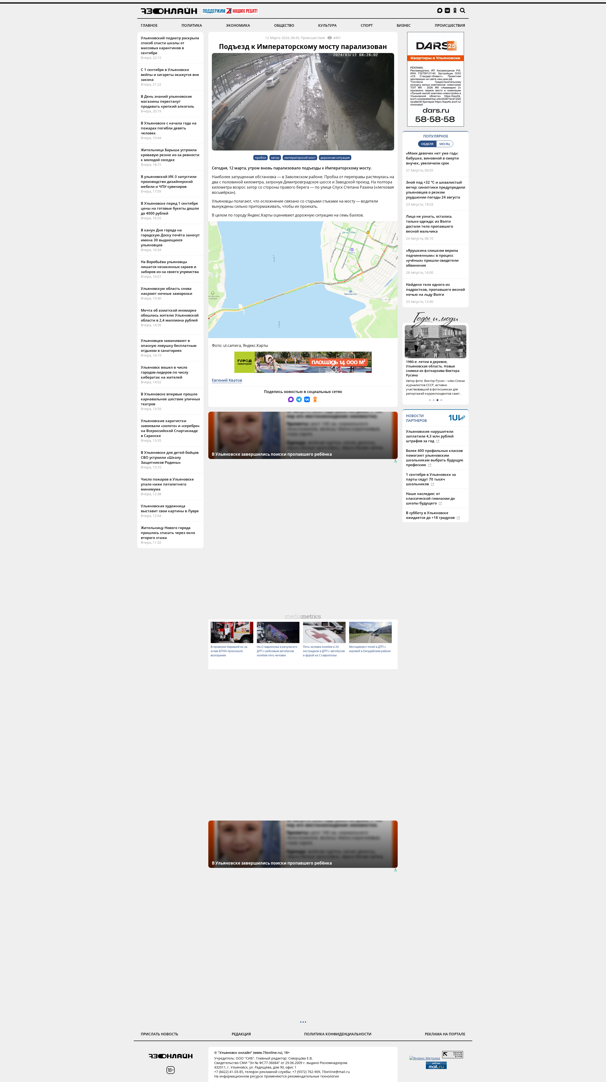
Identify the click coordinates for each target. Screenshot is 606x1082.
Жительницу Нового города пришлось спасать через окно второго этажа (168, 532)
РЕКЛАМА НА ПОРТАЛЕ (445, 1034)
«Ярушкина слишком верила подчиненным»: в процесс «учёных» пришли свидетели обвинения (432, 258)
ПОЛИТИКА (192, 25)
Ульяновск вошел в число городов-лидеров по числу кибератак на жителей (164, 372)
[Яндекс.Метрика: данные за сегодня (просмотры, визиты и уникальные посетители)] (425, 1058)
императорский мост (300, 157)
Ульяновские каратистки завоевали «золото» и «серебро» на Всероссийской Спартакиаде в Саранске (170, 428)
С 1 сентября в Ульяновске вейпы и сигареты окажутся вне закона (170, 74)
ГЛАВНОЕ (149, 25)
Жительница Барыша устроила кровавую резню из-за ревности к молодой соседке (170, 154)
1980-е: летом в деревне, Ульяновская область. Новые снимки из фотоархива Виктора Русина (432, 368)
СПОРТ (367, 25)
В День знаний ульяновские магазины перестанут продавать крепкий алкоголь (167, 101)
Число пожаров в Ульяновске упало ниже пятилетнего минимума (167, 484)
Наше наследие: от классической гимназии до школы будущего (430, 498)
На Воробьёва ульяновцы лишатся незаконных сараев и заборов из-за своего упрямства (170, 266)
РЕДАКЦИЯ (241, 1034)
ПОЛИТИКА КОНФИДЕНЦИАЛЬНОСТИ (337, 1034)
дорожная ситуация (335, 157)
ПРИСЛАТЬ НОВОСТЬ (159, 1034)
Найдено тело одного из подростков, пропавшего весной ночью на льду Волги (435, 289)
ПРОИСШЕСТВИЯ (450, 25)
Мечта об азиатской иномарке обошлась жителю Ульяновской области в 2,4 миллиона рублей (170, 315)
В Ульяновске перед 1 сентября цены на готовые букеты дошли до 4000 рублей (170, 208)
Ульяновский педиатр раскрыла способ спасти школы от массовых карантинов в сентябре (170, 45)
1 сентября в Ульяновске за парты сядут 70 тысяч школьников (431, 479)
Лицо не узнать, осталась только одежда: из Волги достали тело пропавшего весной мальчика (429, 224)
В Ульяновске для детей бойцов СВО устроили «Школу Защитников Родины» (170, 457)
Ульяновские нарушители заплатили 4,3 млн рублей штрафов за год (430, 436)
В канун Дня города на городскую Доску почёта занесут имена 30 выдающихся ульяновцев (170, 237)
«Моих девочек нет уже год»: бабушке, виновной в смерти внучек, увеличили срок (432, 158)
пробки (260, 157)
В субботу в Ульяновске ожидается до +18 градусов (431, 515)
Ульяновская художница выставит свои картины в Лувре (170, 508)
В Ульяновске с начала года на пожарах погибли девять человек (168, 128)
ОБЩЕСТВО (284, 25)
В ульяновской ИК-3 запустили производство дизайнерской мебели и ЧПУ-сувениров (168, 181)
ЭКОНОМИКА (238, 25)
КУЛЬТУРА (327, 25)
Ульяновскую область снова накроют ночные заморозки (166, 291)
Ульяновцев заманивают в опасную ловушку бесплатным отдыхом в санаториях (168, 345)
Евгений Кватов (227, 380)
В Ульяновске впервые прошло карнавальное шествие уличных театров (170, 399)
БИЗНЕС (404, 25)
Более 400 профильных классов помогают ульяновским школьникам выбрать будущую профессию (434, 457)
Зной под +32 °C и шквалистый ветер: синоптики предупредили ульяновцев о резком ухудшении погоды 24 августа (435, 189)
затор (275, 157)
